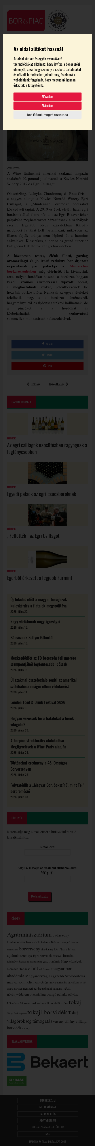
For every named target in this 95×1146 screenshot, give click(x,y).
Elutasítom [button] (47, 106)
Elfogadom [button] (47, 96)
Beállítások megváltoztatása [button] (47, 115)
